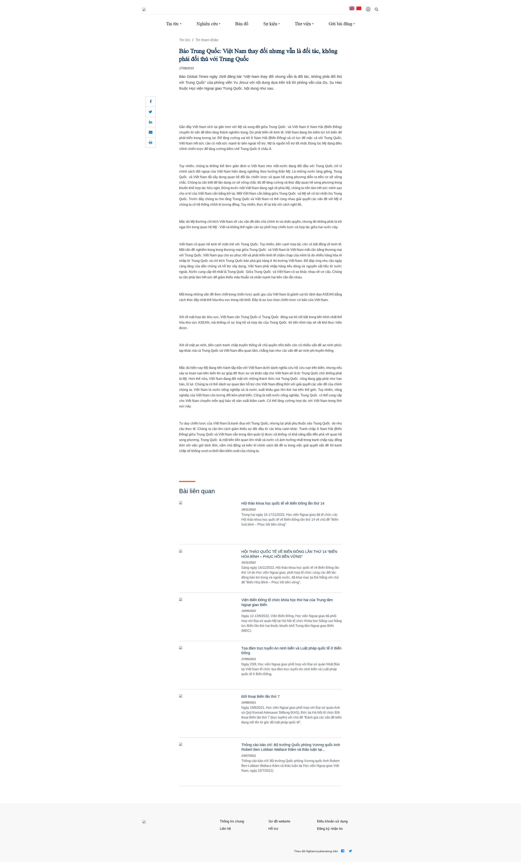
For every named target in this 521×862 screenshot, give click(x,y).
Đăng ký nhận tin (330, 829)
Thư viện (303, 23)
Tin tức (172, 23)
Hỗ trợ (273, 829)
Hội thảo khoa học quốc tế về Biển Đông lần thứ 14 (282, 503)
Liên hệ (225, 829)
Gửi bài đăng (340, 23)
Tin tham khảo (206, 40)
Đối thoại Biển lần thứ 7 (260, 696)
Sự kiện (270, 23)
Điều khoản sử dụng (332, 821)
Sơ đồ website (279, 821)
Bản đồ (241, 23)
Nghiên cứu (207, 23)
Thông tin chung (232, 821)
